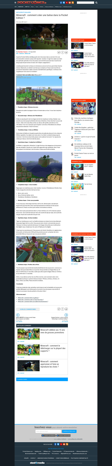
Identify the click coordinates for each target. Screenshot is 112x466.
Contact (33, 458)
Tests (37, 6)
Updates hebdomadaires (65, 435)
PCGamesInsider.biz (69, 451)
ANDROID (20, 6)
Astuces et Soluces (49, 6)
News (32, 6)
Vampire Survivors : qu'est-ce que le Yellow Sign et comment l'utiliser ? (59, 318)
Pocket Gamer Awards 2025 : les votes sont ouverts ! (89, 54)
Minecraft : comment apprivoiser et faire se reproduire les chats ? (49, 364)
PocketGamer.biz (57, 451)
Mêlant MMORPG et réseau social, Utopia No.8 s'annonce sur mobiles (25, 318)
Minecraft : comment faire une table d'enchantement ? (33, 301)
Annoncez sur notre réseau (45, 458)
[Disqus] (42, 401)
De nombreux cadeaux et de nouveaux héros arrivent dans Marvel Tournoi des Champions (84, 146)
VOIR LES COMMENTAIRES (28, 309)
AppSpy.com (38, 451)
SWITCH (27, 6)
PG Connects (55, 453)
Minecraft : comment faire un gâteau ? (28, 297)
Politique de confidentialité (79, 458)
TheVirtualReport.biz (44, 453)
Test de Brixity (88, 184)
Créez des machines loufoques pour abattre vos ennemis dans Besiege (84, 120)
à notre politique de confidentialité (75, 439)
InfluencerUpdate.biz (82, 451)
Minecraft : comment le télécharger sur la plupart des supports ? (52, 348)
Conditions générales (62, 458)
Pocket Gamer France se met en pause (90, 44)
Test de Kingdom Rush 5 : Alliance (88, 165)
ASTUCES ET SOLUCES (23, 12)
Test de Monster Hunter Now (88, 175)
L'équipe (26, 458)
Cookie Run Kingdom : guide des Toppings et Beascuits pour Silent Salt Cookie (85, 129)
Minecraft (27, 53)
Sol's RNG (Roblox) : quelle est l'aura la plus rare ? (89, 64)
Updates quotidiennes (49, 435)
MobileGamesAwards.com (80, 453)
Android (21, 53)
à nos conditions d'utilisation (60, 439)
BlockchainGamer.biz (30, 453)
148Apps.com (46, 451)
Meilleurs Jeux (58, 6)
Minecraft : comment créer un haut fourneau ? (30, 299)
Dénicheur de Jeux (67, 6)
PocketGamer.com (28, 451)
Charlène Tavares (22, 52)
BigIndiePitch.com (66, 453)
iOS (15, 6)
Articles (41, 6)
